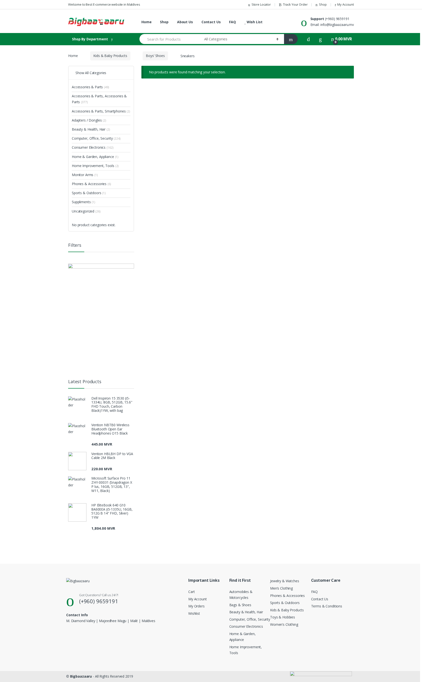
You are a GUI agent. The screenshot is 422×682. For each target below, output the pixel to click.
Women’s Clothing (284, 624)
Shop (323, 4)
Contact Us (211, 22)
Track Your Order (295, 4)
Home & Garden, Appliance (95, 156)
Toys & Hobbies (282, 617)
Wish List (254, 22)
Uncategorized (86, 211)
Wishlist (194, 613)
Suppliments (83, 202)
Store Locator (261, 4)
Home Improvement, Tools (95, 165)
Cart (191, 591)
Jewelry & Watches (284, 581)
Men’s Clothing (281, 588)
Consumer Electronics (92, 147)
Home (146, 22)
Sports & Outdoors (89, 192)
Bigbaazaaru (81, 676)
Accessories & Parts (90, 87)
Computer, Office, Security (96, 138)
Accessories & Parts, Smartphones (101, 111)
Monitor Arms (85, 174)
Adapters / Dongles (89, 120)
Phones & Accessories (91, 183)
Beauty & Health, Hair (91, 129)
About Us (185, 22)
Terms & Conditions (326, 606)
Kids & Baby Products (110, 55)
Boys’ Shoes (155, 55)
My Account (345, 4)
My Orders (196, 606)
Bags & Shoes (240, 605)
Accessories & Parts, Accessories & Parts (99, 99)
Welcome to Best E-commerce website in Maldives (104, 4)
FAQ (232, 22)
